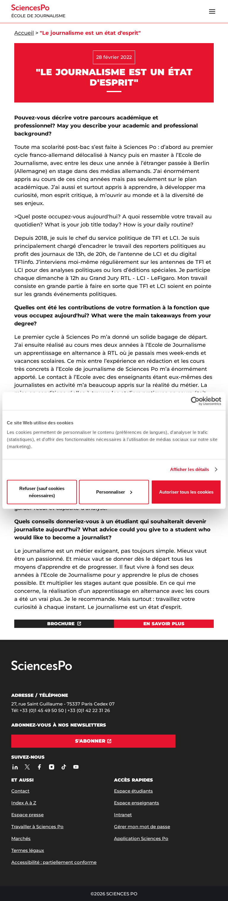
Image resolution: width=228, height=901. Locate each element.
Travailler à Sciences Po (37, 826)
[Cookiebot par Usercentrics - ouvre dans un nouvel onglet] (195, 401)
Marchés (21, 838)
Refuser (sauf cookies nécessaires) (41, 492)
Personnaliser (110, 491)
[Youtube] (76, 767)
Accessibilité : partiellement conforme (53, 862)
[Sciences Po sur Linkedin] (15, 767)
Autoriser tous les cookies (186, 491)
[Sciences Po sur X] (27, 767)
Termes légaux (27, 850)
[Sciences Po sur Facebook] (39, 767)
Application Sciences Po (141, 838)
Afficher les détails (189, 469)
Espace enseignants (136, 803)
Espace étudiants (133, 791)
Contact (20, 791)
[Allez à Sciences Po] (41, 669)
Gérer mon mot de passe (142, 826)
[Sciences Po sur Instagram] (51, 767)
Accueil (24, 33)
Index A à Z (23, 803)
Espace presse (27, 814)
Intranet (123, 814)
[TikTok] (63, 767)
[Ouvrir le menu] (212, 11)
